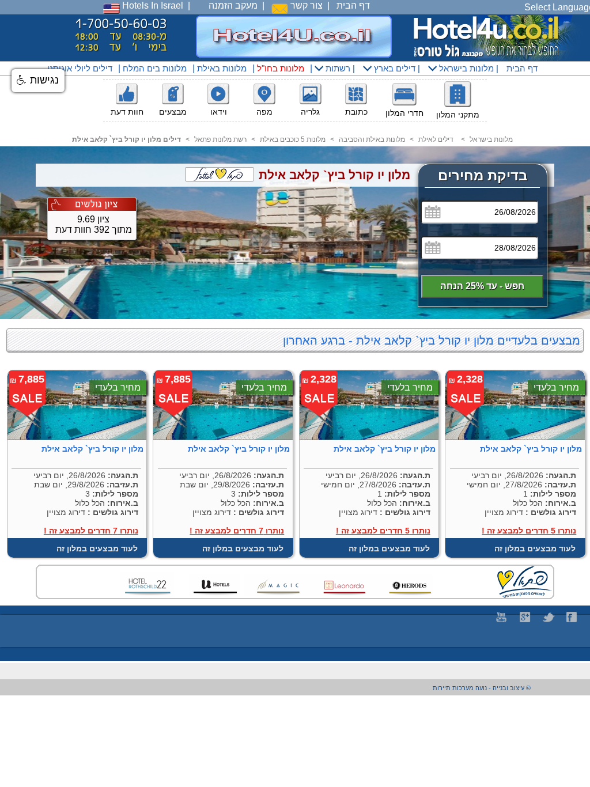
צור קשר (305, 5)
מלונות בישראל (465, 68)
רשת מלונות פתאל (220, 139)
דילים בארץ (393, 68)
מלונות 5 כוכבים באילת (293, 139)
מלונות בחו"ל (280, 68)
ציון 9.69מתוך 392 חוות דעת (93, 224)
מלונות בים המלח (155, 68)
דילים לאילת (435, 139)
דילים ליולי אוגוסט (79, 68)
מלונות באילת (222, 68)
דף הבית (353, 5)
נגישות (43, 80)
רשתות (336, 68)
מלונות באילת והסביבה (372, 139)
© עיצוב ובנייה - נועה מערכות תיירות (482, 687)
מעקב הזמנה (233, 5)
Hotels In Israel (151, 5)
